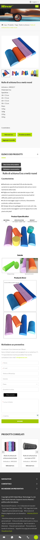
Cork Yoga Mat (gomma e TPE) (12, 508)
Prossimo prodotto (25, 134)
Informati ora (10, 465)
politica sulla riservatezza (9, 502)
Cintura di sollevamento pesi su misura (25, 521)
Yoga (16, 25)
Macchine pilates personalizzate (12, 518)
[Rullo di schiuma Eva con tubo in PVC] (30, 446)
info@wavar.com (21, 357)
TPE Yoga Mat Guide (30, 508)
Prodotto (11, 25)
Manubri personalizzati (17, 526)
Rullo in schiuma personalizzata (12, 523)
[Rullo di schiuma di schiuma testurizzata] (10, 446)
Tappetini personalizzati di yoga (12, 511)
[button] (37, 73)
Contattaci (6, 484)
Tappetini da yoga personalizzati (26, 528)
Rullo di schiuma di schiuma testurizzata (10, 457)
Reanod (30, 499)
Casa (5, 25)
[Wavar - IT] (7, 6)
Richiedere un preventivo (11, 169)
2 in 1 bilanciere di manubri (26, 506)
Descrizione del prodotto (11, 164)
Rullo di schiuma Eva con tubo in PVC (30, 457)
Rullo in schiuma (24, 25)
